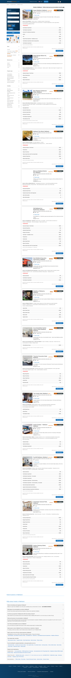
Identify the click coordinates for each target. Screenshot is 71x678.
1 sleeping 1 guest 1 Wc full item (18, 656)
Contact (51, 671)
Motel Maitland (9, 75)
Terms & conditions (31, 671)
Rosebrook (35, 268)
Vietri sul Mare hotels (52, 644)
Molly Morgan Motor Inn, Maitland (39, 56)
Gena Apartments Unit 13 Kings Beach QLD (41, 651)
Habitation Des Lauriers (20, 655)
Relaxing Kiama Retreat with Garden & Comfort (22, 652)
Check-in (8, 15)
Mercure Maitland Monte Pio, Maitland (40, 171)
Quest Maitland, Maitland (40, 10)
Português (40, 666)
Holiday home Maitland (11, 80)
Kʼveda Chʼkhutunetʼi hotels (31, 659)
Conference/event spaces (10, 98)
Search (10, 28)
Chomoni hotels (46, 659)
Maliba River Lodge (53, 655)
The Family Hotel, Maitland (40, 393)
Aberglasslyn (35, 181)
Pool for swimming (10, 100)
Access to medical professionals (10, 104)
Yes (9, 25)
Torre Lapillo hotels (30, 644)
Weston (34, 402)
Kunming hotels (44, 644)
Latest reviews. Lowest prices (11, 11)
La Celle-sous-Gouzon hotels (20, 644)
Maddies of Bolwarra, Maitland (39, 291)
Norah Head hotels (26, 640)
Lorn (34, 19)
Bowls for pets (9, 105)
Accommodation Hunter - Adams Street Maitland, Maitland (40, 329)
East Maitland (35, 140)
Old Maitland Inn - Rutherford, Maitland (38, 209)
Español (19, 666)
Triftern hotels (17, 659)
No (13, 25)
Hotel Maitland (9, 74)
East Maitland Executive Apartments (44, 635)
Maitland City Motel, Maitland (41, 131)
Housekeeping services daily (11, 93)
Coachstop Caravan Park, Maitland (40, 502)
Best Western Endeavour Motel (19, 635)
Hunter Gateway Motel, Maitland (39, 546)
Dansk (57, 666)
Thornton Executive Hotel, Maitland (40, 357)
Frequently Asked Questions (42, 671)
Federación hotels (16, 646)
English (41, 1)
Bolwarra (34, 65)
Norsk (45, 666)
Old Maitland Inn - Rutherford (31, 635)
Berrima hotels (33, 640)
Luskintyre (35, 434)
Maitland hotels (20, 4)
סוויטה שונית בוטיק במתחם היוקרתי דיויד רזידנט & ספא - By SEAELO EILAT (37, 655)
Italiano (27, 666)
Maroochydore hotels (12, 640)
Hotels (8, 4)
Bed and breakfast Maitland (10, 79)
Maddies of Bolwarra (55, 635)
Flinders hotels (39, 640)
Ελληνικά (25, 667)
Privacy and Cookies (22, 671)
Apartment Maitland (10, 82)
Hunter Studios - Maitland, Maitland (40, 425)
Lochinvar (35, 339)
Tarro (34, 466)
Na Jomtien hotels (37, 644)
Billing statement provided (10, 91)
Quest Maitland (10, 635)
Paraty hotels (23, 646)
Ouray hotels (10, 646)
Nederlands (32, 666)
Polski (36, 666)
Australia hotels (13, 4)
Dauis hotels (59, 644)
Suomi (48, 666)
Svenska (52, 666)
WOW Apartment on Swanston (27, 651)
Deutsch (10, 666)
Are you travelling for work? (11, 24)
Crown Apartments (18, 651)
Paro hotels (23, 659)
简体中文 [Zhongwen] (43, 667)
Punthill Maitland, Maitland (40, 457)
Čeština (60, 666)
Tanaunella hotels (11, 644)
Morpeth (34, 218)
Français (14, 666)
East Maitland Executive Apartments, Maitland (39, 258)
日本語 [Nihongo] (36, 667)
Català (23, 666)
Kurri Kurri (35, 366)
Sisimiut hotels (39, 659)
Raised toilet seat (10, 101)
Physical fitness (9, 107)
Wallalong (35, 301)
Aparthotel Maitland (10, 76)
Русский (29, 667)
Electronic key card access (10, 96)
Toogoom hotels (19, 640)
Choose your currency (33, 1)
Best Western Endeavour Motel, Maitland (40, 91)
